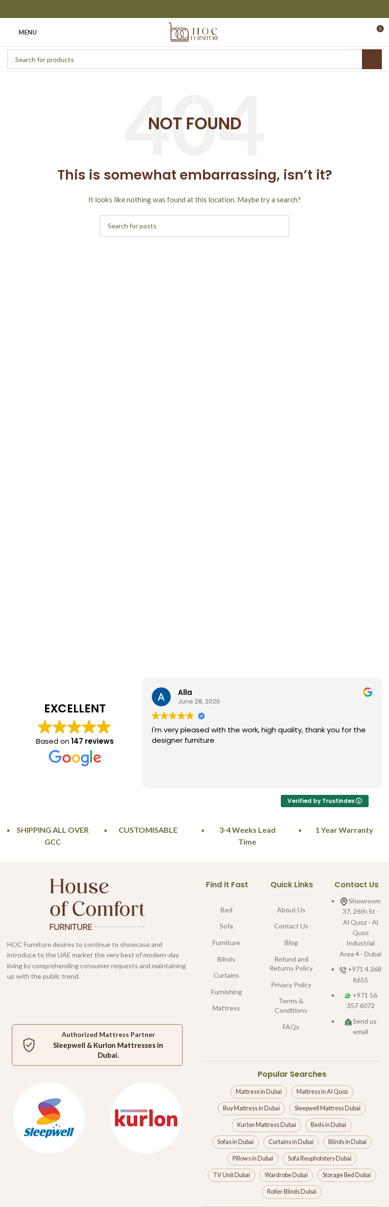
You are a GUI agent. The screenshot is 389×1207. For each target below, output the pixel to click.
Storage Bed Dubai (347, 1175)
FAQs (291, 1027)
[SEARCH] (372, 59)
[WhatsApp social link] (132, 991)
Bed (226, 910)
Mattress (226, 1008)
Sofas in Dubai (235, 1141)
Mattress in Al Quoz (322, 1091)
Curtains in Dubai (291, 1141)
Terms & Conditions (291, 1005)
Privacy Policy (291, 985)
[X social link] (182, 9)
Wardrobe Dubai (286, 1175)
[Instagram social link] (61, 991)
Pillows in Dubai (252, 1158)
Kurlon (104, 1045)
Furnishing (226, 992)
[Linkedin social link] (207, 9)
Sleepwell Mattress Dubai (328, 1108)
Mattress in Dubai (259, 1091)
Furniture (226, 942)
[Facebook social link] (170, 9)
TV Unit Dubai (231, 1175)
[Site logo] (194, 31)
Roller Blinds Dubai (291, 1191)
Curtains (226, 975)
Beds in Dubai (328, 1124)
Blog (291, 942)
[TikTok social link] (156, 991)
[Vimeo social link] (109, 991)
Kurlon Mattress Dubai (266, 1124)
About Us (291, 910)
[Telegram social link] (218, 9)
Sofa (226, 926)
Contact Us (291, 926)
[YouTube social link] (85, 991)
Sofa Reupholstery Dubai (320, 1158)
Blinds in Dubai (347, 1141)
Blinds (226, 959)
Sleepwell (69, 1045)
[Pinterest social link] (194, 9)
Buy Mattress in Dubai (251, 1108)
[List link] (356, 965)
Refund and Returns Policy (291, 964)
